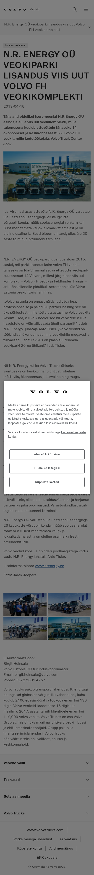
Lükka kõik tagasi (47, 468)
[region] (47, 437)
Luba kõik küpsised (47, 454)
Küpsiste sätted (47, 482)
